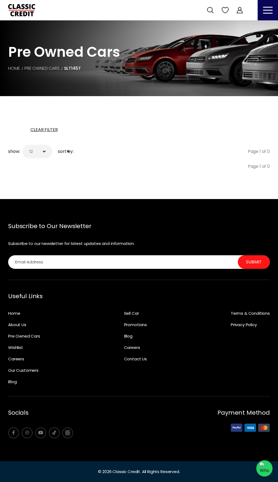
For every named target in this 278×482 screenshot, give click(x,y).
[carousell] (67, 432)
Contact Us (135, 359)
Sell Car (131, 313)
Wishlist (15, 347)
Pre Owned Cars (24, 336)
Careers (16, 359)
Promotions (135, 324)
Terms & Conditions (250, 313)
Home (14, 313)
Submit (254, 262)
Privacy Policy (244, 324)
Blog (12, 382)
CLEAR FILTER (44, 130)
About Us (17, 324)
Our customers (23, 370)
